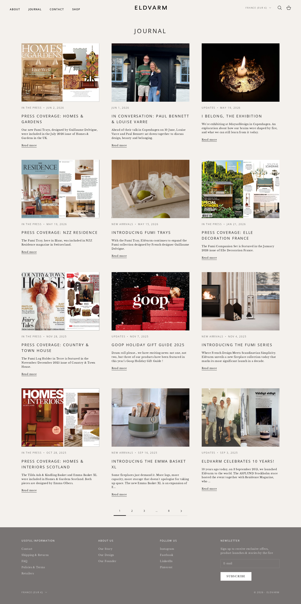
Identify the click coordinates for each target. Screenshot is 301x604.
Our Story (105, 548)
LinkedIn (166, 561)
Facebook (166, 555)
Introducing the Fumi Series (237, 344)
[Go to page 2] (181, 511)
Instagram (167, 548)
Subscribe (236, 576)
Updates (208, 107)
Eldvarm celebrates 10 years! (238, 461)
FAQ (24, 561)
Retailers (28, 573)
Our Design (106, 555)
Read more (29, 145)
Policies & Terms (33, 567)
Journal (35, 9)
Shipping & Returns (35, 555)
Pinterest (166, 567)
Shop (76, 9)
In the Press (32, 107)
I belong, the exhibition (232, 116)
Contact (57, 9)
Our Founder (107, 561)
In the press (32, 336)
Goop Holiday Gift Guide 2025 (148, 344)
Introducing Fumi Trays (141, 232)
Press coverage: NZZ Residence (60, 232)
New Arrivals (122, 224)
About (15, 9)
